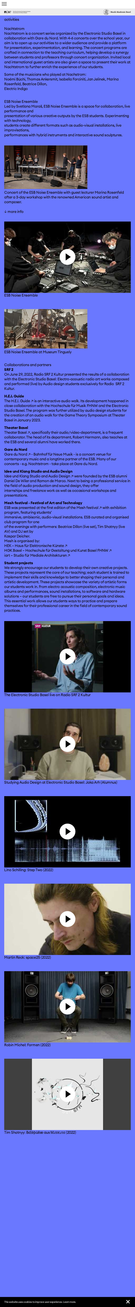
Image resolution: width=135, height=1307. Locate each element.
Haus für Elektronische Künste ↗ (41, 545)
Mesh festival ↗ (89, 507)
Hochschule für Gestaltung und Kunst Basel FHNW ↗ (68, 550)
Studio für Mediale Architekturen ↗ (42, 555)
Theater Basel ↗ (17, 432)
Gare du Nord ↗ (17, 454)
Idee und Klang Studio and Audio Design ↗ (38, 476)
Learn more (69, 1301)
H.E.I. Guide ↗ (22, 401)
